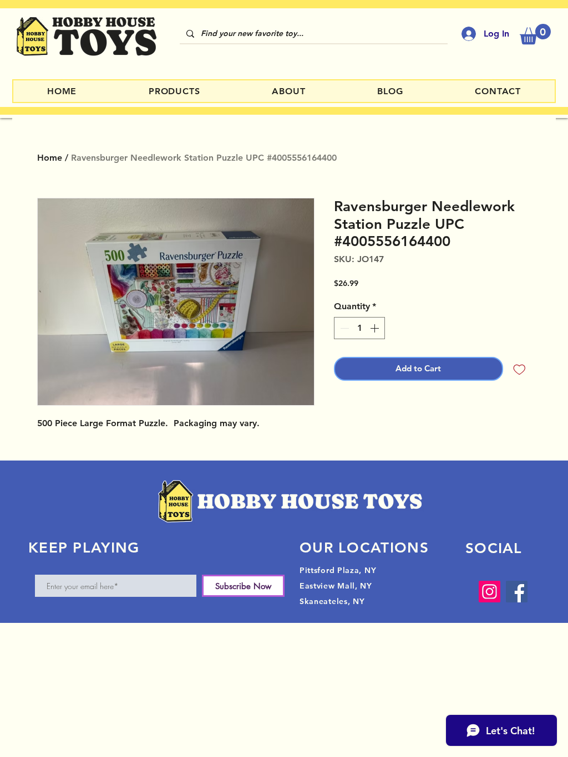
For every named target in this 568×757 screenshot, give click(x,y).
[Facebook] (517, 591)
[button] (535, 34)
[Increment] (375, 328)
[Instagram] (489, 591)
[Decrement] (343, 328)
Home (49, 157)
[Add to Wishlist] (519, 369)
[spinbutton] (359, 328)
